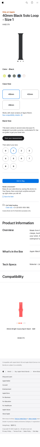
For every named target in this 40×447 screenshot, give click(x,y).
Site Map (35, 431)
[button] (26, 2)
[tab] (17, 61)
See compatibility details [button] (11, 115)
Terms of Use (17, 431)
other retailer (33, 419)
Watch (9, 371)
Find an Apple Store (21, 419)
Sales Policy (27, 431)
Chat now (10, 207)
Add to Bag (21, 181)
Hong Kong (5, 425)
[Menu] (37, 2)
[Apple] (3, 371)
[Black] (19, 76)
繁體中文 (13, 425)
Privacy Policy (6, 431)
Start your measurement (13, 138)
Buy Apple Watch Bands (22, 371)
